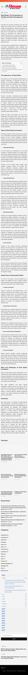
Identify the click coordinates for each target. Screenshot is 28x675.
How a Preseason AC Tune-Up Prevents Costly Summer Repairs (7, 476)
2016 (3, 630)
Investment (3, 551)
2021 (3, 618)
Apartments (3, 535)
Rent (2, 568)
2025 (3, 609)
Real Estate (3, 565)
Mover (2, 556)
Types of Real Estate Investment (9, 66)
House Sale (3, 549)
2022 (3, 616)
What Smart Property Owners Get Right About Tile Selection (20, 476)
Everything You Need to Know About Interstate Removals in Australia (7, 493)
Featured (3, 539)
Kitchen (2, 554)
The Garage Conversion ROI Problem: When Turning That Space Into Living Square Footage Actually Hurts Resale (7, 457)
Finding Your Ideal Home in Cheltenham (20, 492)
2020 (3, 621)
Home (2, 544)
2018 (3, 625)
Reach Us (3, 667)
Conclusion (5, 71)
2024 (3, 611)
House (2, 547)
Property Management (6, 563)
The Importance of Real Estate (9, 65)
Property (3, 561)
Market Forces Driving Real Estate (9, 68)
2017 (3, 628)
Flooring (3, 542)
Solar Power (4, 570)
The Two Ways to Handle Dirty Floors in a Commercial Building (20, 456)
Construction (4, 537)
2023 (3, 614)
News (2, 558)
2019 (3, 623)
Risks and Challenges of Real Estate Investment (12, 69)
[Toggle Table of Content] (20, 63)
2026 (3, 575)
